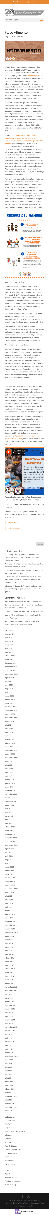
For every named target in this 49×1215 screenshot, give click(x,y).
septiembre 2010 (11, 1056)
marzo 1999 (9, 1093)
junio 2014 (9, 1023)
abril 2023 (8, 776)
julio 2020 (8, 896)
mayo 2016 (9, 998)
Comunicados (10, 1120)
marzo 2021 (9, 867)
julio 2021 (8, 852)
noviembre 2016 (11, 987)
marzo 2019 (9, 954)
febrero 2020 (10, 914)
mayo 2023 (9, 772)
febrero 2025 (10, 699)
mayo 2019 (9, 947)
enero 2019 (9, 962)
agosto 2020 (9, 892)
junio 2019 (9, 943)
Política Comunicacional (14, 1150)
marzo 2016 (9, 1002)
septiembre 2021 (11, 845)
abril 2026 (8, 648)
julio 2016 (8, 994)
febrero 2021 (10, 871)
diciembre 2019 (11, 921)
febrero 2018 (10, 969)
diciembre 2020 (11, 878)
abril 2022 (8, 820)
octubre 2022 (10, 798)
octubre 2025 (10, 670)
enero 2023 (9, 787)
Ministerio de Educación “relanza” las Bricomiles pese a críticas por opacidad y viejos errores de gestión (23, 589)
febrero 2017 (10, 983)
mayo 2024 (9, 732)
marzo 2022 (9, 823)
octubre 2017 (10, 976)
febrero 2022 (10, 827)
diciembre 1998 (11, 1096)
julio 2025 (8, 681)
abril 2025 (8, 692)
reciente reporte (34, 76)
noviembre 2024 (11, 710)
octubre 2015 (10, 1009)
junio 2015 (9, 1012)
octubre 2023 (10, 754)
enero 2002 (9, 1082)
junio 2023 (9, 769)
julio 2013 (8, 1034)
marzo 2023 (9, 780)
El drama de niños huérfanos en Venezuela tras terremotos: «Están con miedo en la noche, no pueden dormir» (23, 579)
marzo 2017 (9, 980)
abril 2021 (8, 863)
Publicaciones (10, 1157)
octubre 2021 (10, 841)
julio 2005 (8, 1074)
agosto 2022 (9, 805)
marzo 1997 (9, 1103)
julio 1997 (8, 1100)
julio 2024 (8, 725)
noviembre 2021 (11, 838)
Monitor (8, 1139)
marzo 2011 (9, 1053)
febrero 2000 (10, 1089)
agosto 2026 (9, 634)
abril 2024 (8, 736)
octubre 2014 (10, 1020)
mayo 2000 (9, 1085)
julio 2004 (8, 1078)
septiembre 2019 (11, 932)
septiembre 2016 (11, 991)
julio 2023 (8, 765)
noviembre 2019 (11, 925)
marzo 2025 (9, 696)
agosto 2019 (9, 936)
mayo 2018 (9, 965)
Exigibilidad (9, 1128)
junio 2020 (9, 900)
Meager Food (13, 522)
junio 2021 (9, 856)
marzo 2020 (9, 911)
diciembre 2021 (11, 834)
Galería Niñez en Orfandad (15, 1131)
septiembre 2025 (11, 674)
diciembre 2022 (11, 790)
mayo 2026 (9, 645)
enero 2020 (9, 918)
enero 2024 (9, 747)
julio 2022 (8, 809)
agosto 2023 (9, 761)
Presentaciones (11, 1153)
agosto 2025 (9, 678)
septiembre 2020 (11, 889)
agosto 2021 (9, 849)
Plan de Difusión (11, 1146)
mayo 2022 (9, 816)
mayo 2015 (9, 1016)
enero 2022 (9, 830)
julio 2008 (8, 1063)
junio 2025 (9, 685)
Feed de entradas (11, 1177)
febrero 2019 (10, 958)
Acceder (8, 1174)
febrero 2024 (10, 743)
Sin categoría (10, 1164)
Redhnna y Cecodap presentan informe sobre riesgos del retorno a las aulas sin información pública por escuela (22, 557)
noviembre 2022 (11, 794)
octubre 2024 (10, 714)
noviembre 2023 (11, 750)
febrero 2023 (10, 783)
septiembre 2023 (11, 758)
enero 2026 (9, 659)
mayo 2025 (9, 689)
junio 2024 (9, 729)
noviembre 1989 (11, 1107)
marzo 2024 (9, 739)
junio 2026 (9, 641)
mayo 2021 (9, 860)
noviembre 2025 (11, 667)
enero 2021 (9, 874)
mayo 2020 (9, 903)
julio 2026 (8, 638)
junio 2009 (9, 1060)
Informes (8, 1135)
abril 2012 (8, 1038)
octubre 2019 (10, 929)
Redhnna (8, 621)
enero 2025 (9, 703)
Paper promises (14, 529)
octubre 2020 (10, 885)
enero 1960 (9, 1111)
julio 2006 (8, 1071)
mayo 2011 (9, 1045)
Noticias (20, 37)
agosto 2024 (9, 721)
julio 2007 (8, 1067)
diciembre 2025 (11, 663)
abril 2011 (8, 1049)
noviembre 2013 (11, 1027)
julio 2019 (8, 940)
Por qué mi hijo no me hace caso (29, 601)
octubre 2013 (10, 1031)
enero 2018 (9, 972)
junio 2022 (9, 812)
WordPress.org (10, 1185)
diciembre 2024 (11, 707)
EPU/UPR (8, 1124)
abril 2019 (8, 951)
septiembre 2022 (11, 801)
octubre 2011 (10, 1042)
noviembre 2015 (11, 1005)
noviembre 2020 (11, 881)
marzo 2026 (9, 652)
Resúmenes (9, 1160)
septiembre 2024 (11, 718)
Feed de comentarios (13, 1181)
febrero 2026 (10, 656)
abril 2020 (8, 907)
